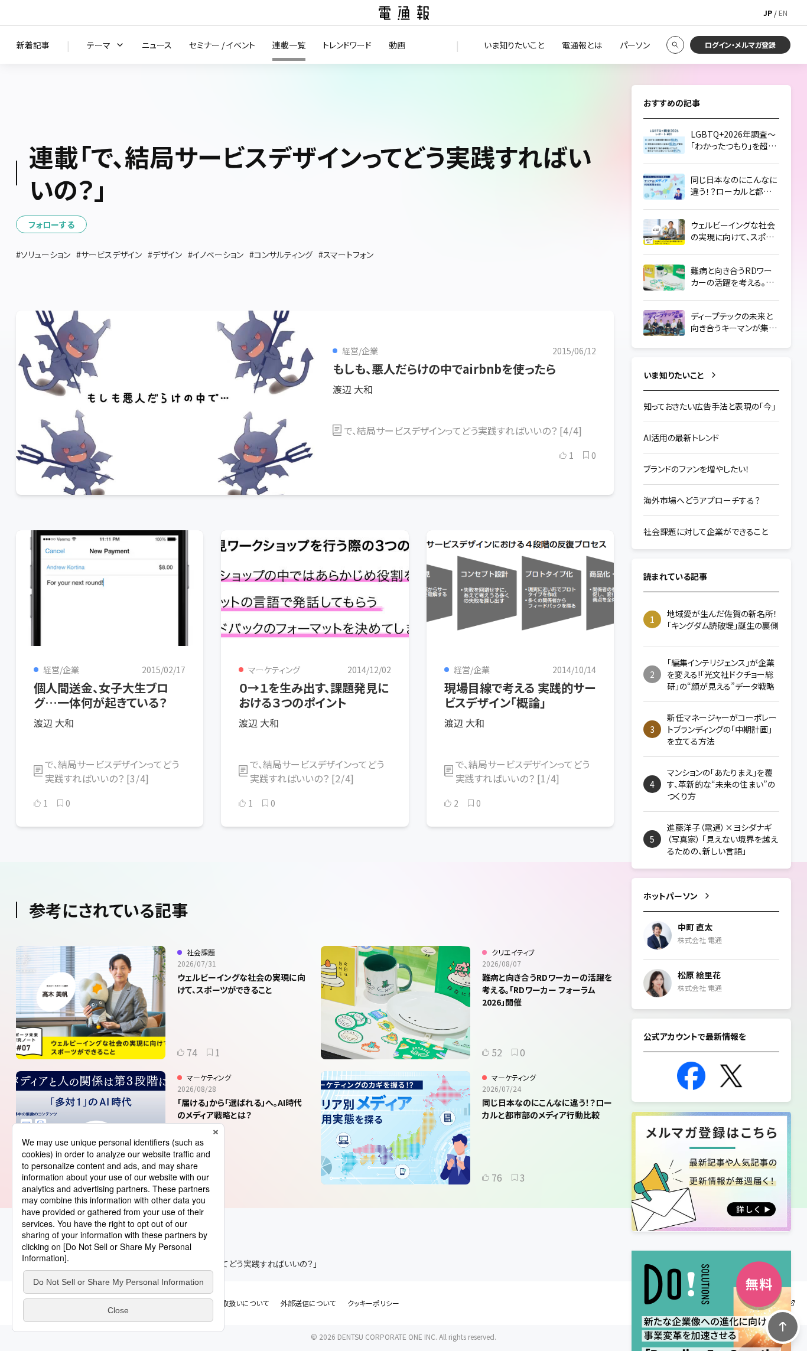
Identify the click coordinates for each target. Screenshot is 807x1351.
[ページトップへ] (783, 1327)
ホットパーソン (670, 896)
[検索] (675, 45)
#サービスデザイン (109, 254)
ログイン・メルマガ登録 (740, 45)
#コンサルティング (281, 254)
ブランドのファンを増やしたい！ (696, 469)
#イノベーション (215, 254)
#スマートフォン (345, 254)
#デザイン (165, 254)
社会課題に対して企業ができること (705, 531)
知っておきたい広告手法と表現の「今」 (709, 406)
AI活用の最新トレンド (681, 437)
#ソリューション (43, 254)
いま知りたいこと (673, 375)
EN (783, 13)
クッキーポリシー (373, 1303)
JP (767, 13)
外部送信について (308, 1303)
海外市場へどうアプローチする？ (701, 500)
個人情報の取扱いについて (227, 1303)
